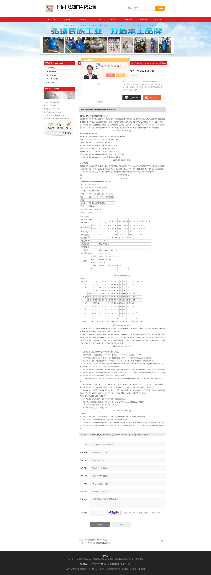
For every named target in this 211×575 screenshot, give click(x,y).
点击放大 (100, 102)
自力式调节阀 (53, 79)
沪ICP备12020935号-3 (113, 569)
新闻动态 (97, 19)
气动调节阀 (52, 75)
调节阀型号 (51, 68)
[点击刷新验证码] (114, 513)
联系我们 (158, 19)
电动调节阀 (52, 72)
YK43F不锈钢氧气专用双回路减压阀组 (97, 543)
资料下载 (128, 19)
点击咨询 (134, 98)
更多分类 (51, 82)
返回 (161, 541)
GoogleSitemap (93, 569)
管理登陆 (125, 569)
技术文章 (113, 19)
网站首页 (52, 19)
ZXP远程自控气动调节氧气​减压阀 (96, 540)
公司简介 (67, 19)
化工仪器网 (141, 569)
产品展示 (82, 19)
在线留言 (143, 19)
